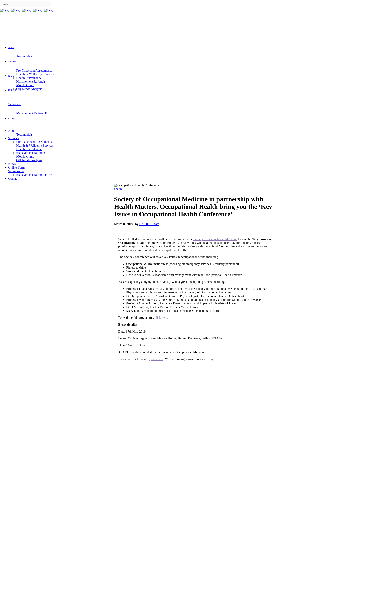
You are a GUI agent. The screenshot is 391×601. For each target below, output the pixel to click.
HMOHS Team (149, 224)
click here (157, 359)
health (118, 189)
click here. (162, 317)
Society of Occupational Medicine (215, 239)
